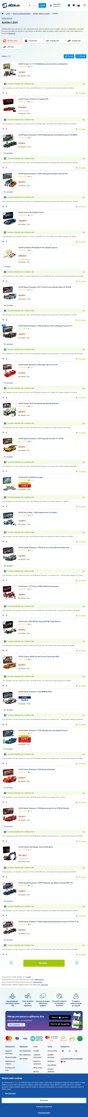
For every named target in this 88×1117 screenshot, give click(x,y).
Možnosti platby (10, 1057)
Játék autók (44, 985)
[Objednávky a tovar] (69, 5)
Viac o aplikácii (14, 1025)
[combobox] (33, 5)
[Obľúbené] (73, 5)
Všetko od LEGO (7, 18)
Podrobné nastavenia (44, 1107)
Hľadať (42, 5)
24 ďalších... (44, 963)
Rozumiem (44, 1100)
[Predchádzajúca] (11, 963)
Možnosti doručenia (9, 1052)
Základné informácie (37, 1056)
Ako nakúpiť (23, 1059)
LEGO (8, 13)
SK (65, 1061)
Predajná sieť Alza (10, 1069)
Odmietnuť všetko (44, 1113)
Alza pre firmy (52, 1051)
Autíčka (55, 13)
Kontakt (36, 1051)
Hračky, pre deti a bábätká (21, 13)
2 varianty (7, 266)
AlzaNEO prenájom (51, 1056)
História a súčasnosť (37, 1062)
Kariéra (36, 1071)
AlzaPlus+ (51, 1061)
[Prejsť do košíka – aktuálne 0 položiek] (84, 5)
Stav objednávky (25, 1051)
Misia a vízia (37, 1068)
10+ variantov (8, 153)
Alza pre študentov (51, 1070)
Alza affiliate (52, 1065)
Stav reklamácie (25, 1055)
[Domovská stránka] (3, 13)
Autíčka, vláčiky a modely (41, 13)
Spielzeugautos (39, 979)
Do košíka (82, 93)
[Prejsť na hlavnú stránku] (11, 5)
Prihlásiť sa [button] (56, 6)
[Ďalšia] (76, 963)
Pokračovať (11, 33)
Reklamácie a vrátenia (10, 1062)
